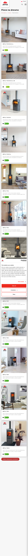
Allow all (14, 285)
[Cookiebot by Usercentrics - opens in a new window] (21, 260)
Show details (21, 281)
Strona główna (3, 12)
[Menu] (25, 4)
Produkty (9, 12)
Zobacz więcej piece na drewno (10, 459)
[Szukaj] (22, 4)
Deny (14, 294)
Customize (13, 290)
